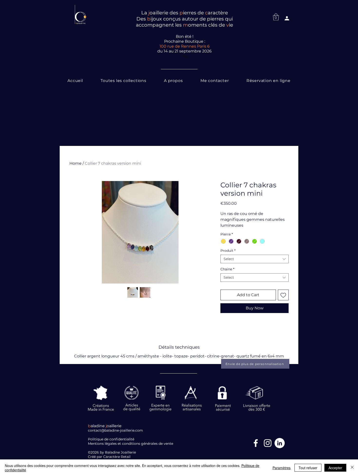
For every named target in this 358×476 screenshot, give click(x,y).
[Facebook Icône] (256, 443)
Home (75, 163)
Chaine (227, 269)
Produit (228, 251)
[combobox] (254, 259)
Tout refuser (308, 467)
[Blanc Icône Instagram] (268, 443)
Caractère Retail (117, 457)
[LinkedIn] (279, 443)
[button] (276, 16)
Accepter (335, 467)
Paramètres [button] (282, 467)
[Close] (352, 467)
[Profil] (287, 18)
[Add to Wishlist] (283, 295)
